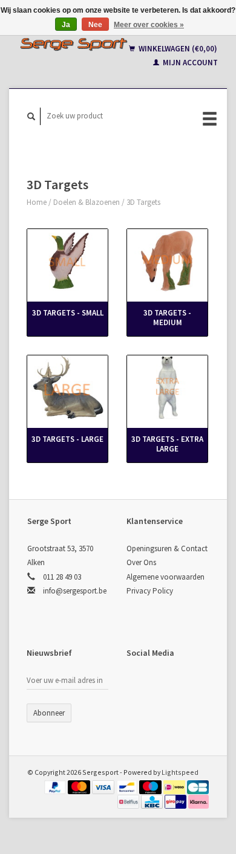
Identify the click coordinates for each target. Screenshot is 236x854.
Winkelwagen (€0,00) (177, 49)
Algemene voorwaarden (165, 577)
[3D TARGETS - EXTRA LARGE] (167, 387)
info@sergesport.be (75, 591)
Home (37, 202)
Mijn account (189, 62)
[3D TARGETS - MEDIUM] (167, 261)
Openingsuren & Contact (167, 548)
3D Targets (143, 202)
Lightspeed (180, 772)
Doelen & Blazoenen (86, 202)
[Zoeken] (31, 116)
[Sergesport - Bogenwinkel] (73, 44)
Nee (95, 25)
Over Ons (141, 562)
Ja (66, 25)
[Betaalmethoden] (56, 786)
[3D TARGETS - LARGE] (67, 387)
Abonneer (49, 713)
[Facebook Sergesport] (138, 684)
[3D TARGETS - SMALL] (67, 261)
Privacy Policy (149, 591)
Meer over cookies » (149, 25)
